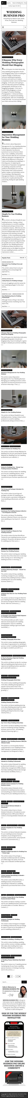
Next (19, 976)
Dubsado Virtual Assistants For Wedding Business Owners (12, 784)
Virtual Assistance (11, 779)
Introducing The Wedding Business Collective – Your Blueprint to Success (13, 511)
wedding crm (21, 738)
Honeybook (9, 801)
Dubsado (4, 738)
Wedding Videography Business (9, 637)
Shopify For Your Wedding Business (11, 412)
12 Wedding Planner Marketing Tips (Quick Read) (13, 960)
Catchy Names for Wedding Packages (12, 280)
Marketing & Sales (6, 567)
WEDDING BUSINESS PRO (14, 13)
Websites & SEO (5, 446)
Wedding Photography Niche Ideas (10, 680)
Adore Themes (19, 1096)
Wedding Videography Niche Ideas (10, 639)
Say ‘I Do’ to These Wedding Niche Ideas (12, 723)
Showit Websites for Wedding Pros (10, 448)
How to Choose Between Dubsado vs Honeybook (11, 806)
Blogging (4, 894)
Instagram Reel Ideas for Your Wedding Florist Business (14, 594)
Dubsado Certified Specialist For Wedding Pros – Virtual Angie (14, 852)
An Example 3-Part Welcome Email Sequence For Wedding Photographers (13, 616)
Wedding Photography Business (9, 613)
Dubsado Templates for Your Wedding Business (11, 828)
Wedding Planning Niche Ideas (9, 702)
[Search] (25, 27)
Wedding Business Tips (8, 57)
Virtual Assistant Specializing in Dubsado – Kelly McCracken (13, 876)
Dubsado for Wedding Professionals (11, 761)
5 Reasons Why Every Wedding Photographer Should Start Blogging (13, 62)
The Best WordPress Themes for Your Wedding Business (11, 531)
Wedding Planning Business (19, 655)
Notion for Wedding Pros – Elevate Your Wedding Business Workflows (12, 467)
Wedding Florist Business (7, 591)
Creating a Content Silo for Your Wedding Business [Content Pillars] (12, 897)
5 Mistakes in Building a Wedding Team (12, 939)
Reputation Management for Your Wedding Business (13, 137)
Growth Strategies (6, 937)
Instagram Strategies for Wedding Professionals (10, 920)
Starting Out (4, 548)
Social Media (4, 589)
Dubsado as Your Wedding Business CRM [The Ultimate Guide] (14, 742)
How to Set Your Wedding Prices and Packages (12, 264)
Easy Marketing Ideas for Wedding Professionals (11, 296)
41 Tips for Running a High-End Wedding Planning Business (12, 658)
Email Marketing (5, 611)
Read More (4, 274)
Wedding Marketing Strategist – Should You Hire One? (13, 570)
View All (22, 257)
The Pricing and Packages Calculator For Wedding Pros (12, 489)
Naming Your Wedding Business (10, 551)
